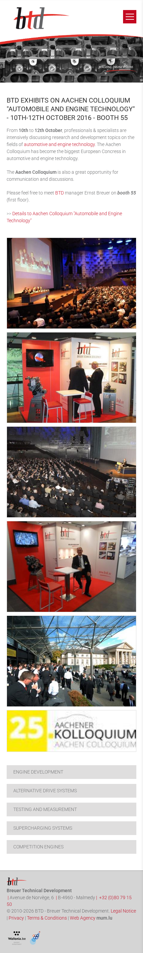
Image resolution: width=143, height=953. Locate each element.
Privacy (16, 918)
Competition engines (38, 846)
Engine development (38, 772)
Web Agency (82, 918)
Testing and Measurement (45, 809)
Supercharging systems (42, 828)
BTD (59, 192)
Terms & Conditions (47, 918)
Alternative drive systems (45, 790)
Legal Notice (123, 911)
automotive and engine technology (59, 144)
